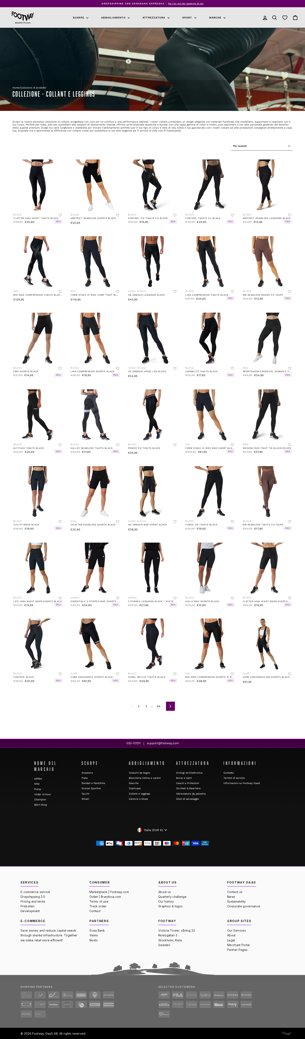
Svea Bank (97, 930)
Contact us (234, 892)
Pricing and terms (33, 901)
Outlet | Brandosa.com (105, 896)
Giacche (134, 783)
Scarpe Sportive (91, 788)
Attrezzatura (154, 17)
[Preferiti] (285, 17)
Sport (187, 17)
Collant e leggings (139, 793)
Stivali (85, 798)
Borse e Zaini (184, 778)
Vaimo (93, 935)
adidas (38, 778)
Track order (98, 906)
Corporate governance (243, 906)
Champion (40, 799)
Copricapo (135, 788)
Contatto (228, 772)
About (231, 935)
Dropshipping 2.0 (33, 896)
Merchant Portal (238, 945)
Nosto (93, 940)
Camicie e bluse (138, 798)
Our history (166, 901)
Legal (231, 940)
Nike (37, 783)
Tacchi (85, 793)
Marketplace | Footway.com (109, 892)
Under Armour (42, 794)
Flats (85, 778)
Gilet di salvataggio (187, 798)
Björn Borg (40, 804)
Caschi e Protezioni (187, 783)
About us (164, 892)
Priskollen (27, 906)
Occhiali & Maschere (188, 788)
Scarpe (79, 17)
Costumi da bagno (139, 772)
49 (158, 706)
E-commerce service (35, 892)
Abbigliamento (114, 17)
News (231, 896)
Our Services (236, 930)
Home (16, 87)
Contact (94, 911)
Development (30, 911)
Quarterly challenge (172, 896)
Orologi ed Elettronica (189, 772)
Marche (215, 17)
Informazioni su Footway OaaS (241, 783)
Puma (37, 789)
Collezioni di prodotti (33, 87)
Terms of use (98, 901)
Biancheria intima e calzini (145, 778)
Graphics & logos (170, 906)
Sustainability (236, 901)
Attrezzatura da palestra (191, 793)
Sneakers (87, 772)
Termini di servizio (234, 778)
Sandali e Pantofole (93, 783)
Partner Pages (237, 950)
